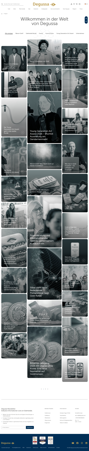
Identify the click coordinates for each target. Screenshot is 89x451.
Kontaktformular (78, 413)
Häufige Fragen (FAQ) (65, 413)
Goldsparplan (44, 9)
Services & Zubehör (55, 9)
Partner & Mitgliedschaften (66, 420)
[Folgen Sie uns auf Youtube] (73, 443)
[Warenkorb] (76, 4)
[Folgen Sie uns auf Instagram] (82, 443)
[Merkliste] (74, 4)
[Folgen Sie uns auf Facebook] (77, 443)
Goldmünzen (48, 413)
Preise (81, 9)
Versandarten (63, 415)
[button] (79, 4)
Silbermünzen (48, 420)
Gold (9, 9)
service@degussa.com (80, 415)
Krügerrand (47, 422)
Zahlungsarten (63, 417)
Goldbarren (47, 415)
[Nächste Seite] (47, 388)
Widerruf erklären (64, 422)
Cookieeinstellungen (5, 447)
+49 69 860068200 (79, 417)
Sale (29, 9)
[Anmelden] (71, 4)
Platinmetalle (22, 9)
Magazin (74, 9)
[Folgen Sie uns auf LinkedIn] (86, 443)
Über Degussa (66, 9)
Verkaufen (35, 9)
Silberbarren (47, 417)
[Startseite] (1, 13)
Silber (14, 9)
